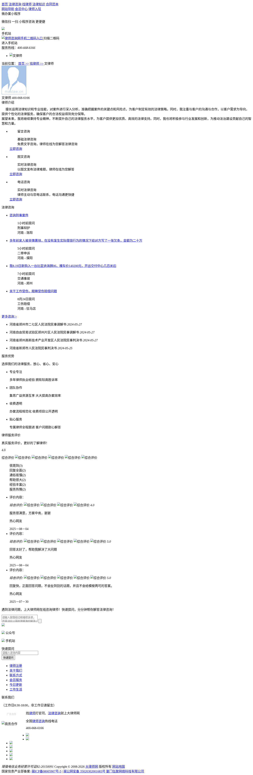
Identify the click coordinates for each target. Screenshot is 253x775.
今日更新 (15, 684)
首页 (5, 4)
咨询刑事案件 (18, 215)
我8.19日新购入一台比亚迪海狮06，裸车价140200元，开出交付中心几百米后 (62, 266)
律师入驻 (34, 9)
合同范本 (52, 4)
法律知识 (38, 4)
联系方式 (15, 675)
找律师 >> (36, 63)
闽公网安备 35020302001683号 (84, 771)
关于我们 (15, 670)
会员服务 (15, 680)
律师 (32, 713)
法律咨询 (15, 4)
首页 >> (23, 63)
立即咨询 (15, 148)
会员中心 (21, 9)
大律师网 (91, 766)
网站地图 (118, 766)
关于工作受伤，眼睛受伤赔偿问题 (33, 291)
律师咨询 (38, 721)
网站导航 (8, 9)
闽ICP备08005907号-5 (46, 771)
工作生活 (15, 689)
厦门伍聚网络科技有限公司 (125, 771)
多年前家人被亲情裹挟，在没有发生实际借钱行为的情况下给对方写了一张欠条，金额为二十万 (75, 240)
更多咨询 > (9, 316)
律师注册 (15, 665)
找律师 (27, 4)
